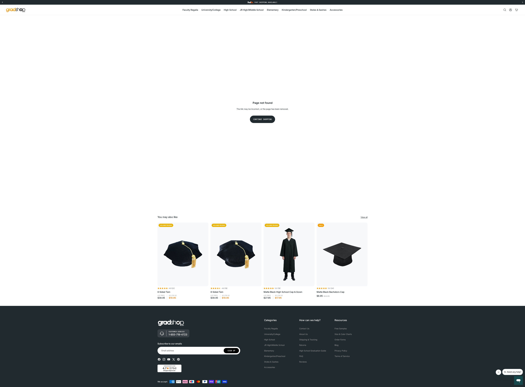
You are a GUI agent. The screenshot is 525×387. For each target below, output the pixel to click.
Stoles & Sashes (271, 362)
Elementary (269, 351)
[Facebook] (159, 359)
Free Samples (341, 328)
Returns (302, 345)
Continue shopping (262, 119)
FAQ (301, 356)
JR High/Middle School (274, 345)
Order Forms (340, 339)
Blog (337, 345)
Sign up (231, 350)
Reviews (303, 362)
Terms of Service (342, 356)
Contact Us (304, 328)
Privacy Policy (341, 351)
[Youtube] (168, 359)
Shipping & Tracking (308, 339)
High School (269, 339)
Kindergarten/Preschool (274, 356)
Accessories (269, 367)
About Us (303, 334)
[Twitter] (173, 359)
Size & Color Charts (343, 334)
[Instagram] (164, 359)
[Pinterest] (178, 359)
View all (364, 217)
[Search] (505, 10)
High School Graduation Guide (312, 351)
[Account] (511, 10)
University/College (272, 334)
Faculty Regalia (271, 328)
